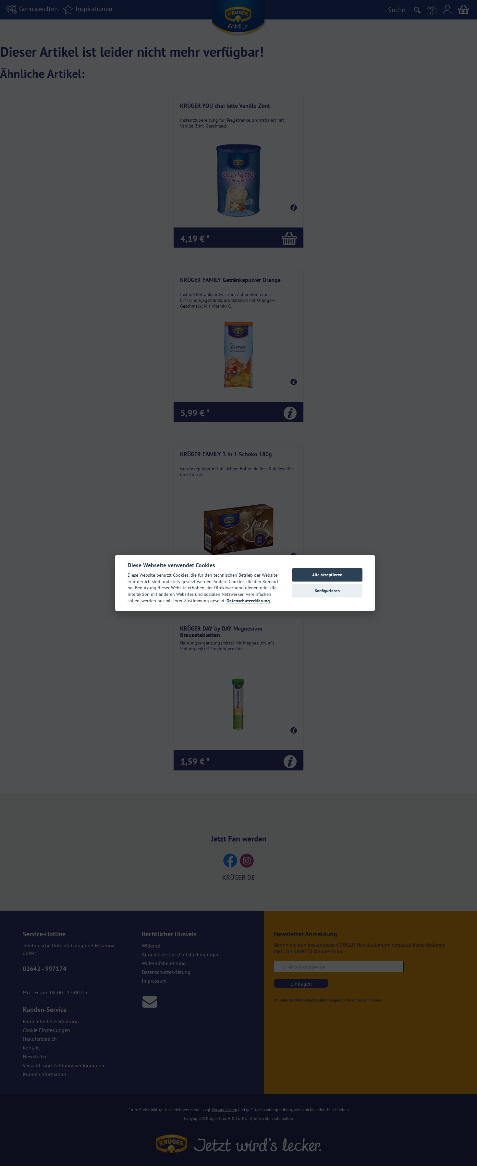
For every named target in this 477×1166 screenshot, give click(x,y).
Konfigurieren (327, 591)
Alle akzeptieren (327, 575)
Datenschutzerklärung (248, 601)
